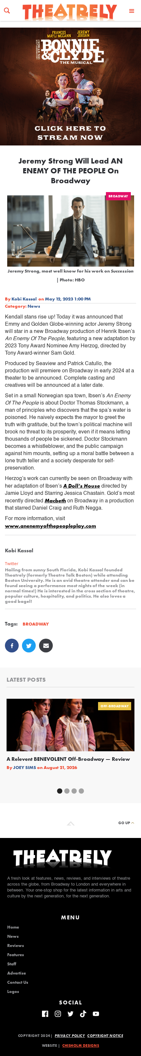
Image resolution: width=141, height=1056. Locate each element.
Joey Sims (24, 767)
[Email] (46, 645)
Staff (11, 964)
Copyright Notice (105, 1035)
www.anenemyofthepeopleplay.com (50, 525)
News (34, 306)
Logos (13, 991)
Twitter (11, 563)
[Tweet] (29, 645)
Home (13, 927)
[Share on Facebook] (12, 645)
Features (15, 954)
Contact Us (17, 982)
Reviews (15, 945)
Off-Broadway (115, 706)
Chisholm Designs (80, 1045)
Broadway (118, 196)
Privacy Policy (70, 1035)
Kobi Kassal (24, 298)
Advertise (16, 973)
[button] (132, 11)
